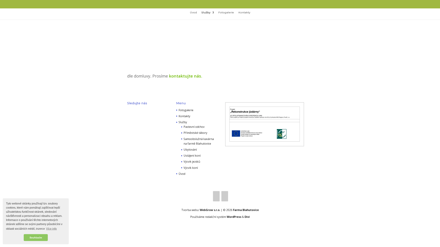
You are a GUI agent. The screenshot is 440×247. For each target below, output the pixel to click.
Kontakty (244, 12)
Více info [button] (51, 228)
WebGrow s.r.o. (210, 210)
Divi (247, 217)
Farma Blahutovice (246, 210)
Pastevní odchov (194, 127)
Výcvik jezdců (192, 161)
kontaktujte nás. (185, 76)
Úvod (193, 12)
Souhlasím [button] (36, 237)
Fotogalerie (226, 12)
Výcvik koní (191, 168)
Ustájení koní (192, 155)
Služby (205, 12)
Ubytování (190, 149)
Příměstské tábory (195, 133)
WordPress (234, 217)
